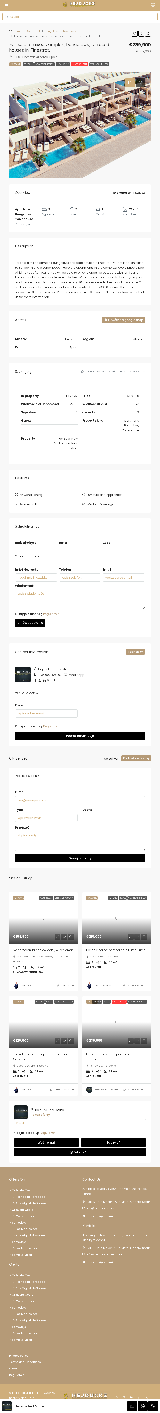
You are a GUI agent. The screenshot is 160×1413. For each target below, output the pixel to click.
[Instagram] (125, 1398)
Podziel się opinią (136, 758)
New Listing (63, 64)
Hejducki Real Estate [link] (106, 1089)
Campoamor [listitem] (25, 1216)
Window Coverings (100, 504)
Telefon (65, 569)
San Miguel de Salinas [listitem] (31, 1203)
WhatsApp (76, 675)
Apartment (33, 31)
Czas (106, 543)
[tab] (130, 82)
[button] (135, 34)
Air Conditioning (31, 495)
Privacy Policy (18, 1356)
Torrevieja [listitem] (19, 1223)
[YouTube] (147, 1398)
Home (17, 31)
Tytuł (19, 810)
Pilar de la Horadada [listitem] (30, 1197)
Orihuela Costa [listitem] (23, 1190)
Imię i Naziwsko (26, 569)
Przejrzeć (22, 828)
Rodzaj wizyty (25, 543)
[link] (43, 918)
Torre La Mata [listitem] (22, 1255)
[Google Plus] (140, 1398)
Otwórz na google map (125, 320)
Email (107, 569)
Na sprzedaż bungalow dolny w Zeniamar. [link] (43, 950)
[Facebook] (117, 1398)
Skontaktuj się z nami (97, 1216)
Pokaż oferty (135, 651)
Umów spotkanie (30, 623)
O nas (13, 1368)
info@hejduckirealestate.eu (105, 1208)
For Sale (28, 64)
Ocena (87, 810)
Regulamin (51, 614)
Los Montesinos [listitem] (27, 1229)
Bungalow (51, 31)
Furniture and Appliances (104, 495)
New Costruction (45, 64)
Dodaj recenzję (80, 858)
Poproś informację (80, 736)
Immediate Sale (79, 64)
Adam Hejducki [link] (30, 985)
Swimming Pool (30, 504)
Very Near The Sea (99, 64)
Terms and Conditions (25, 1362)
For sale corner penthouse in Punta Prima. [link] (116, 950)
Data (63, 543)
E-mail (20, 792)
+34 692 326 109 (50, 675)
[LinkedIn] (132, 1398)
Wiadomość (24, 586)
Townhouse (70, 31)
